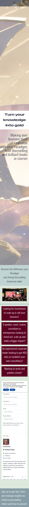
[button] (14, 3)
